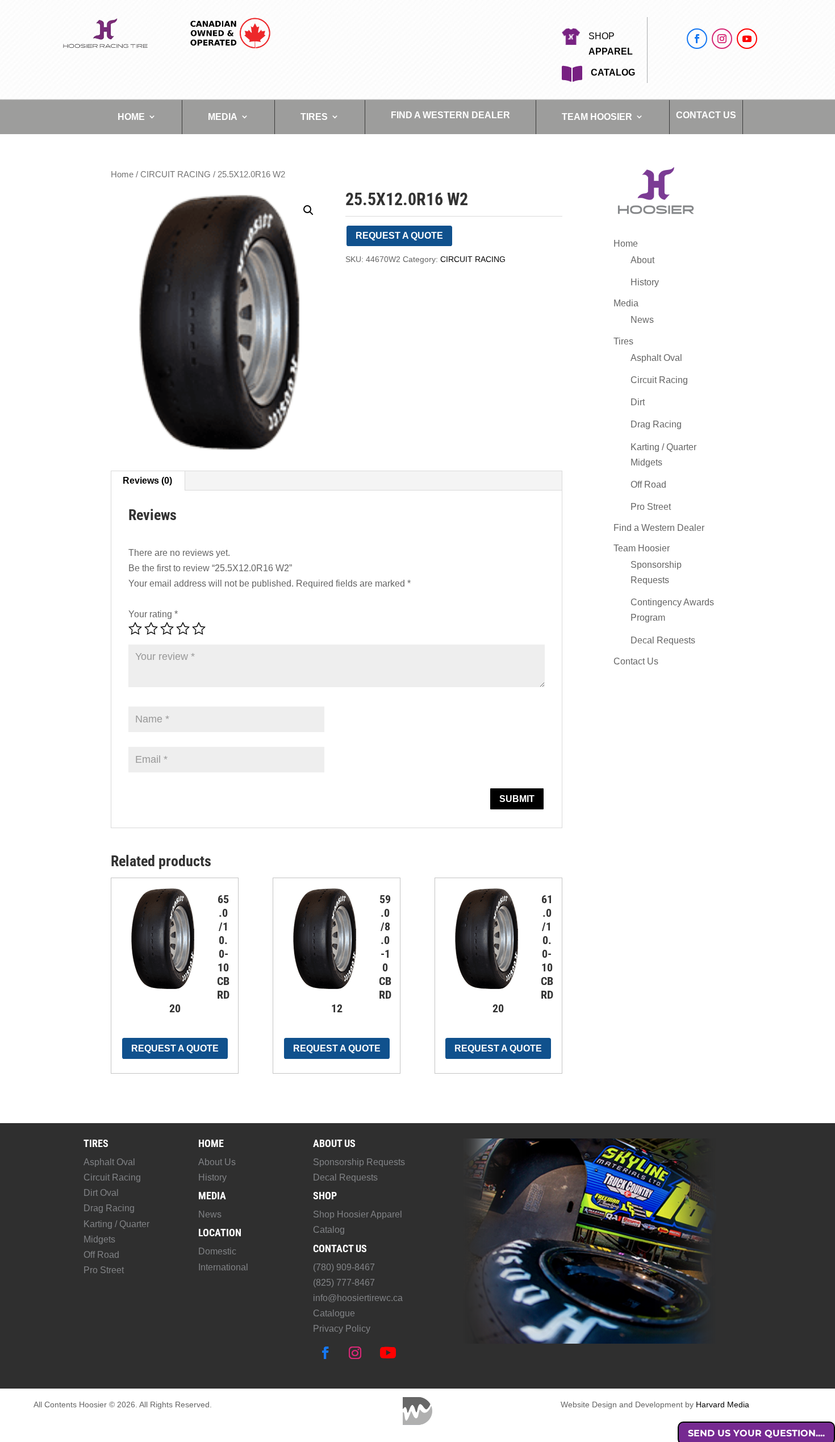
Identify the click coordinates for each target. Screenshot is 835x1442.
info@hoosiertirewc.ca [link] (358, 1298)
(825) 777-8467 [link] (344, 1282)
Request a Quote (399, 235)
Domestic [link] (217, 1251)
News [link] (642, 320)
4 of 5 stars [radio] (183, 628)
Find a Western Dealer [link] (450, 115)
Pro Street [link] (651, 507)
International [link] (223, 1267)
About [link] (642, 260)
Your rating (153, 614)
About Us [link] (217, 1162)
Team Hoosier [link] (597, 117)
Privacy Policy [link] (341, 1328)
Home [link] (131, 117)
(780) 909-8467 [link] (344, 1267)
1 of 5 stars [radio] (135, 628)
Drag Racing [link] (656, 424)
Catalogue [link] (334, 1313)
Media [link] (222, 117)
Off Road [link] (648, 484)
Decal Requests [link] (663, 640)
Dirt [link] (638, 402)
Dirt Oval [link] (101, 1193)
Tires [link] (314, 117)
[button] (697, 38)
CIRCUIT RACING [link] (175, 174)
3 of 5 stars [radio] (167, 628)
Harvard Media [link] (722, 1404)
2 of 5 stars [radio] (151, 628)
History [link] (645, 282)
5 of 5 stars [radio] (199, 628)
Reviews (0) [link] (147, 480)
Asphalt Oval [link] (656, 358)
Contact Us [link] (706, 115)
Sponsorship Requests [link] (359, 1162)
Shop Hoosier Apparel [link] (357, 1214)
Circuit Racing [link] (659, 380)
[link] (105, 46)
